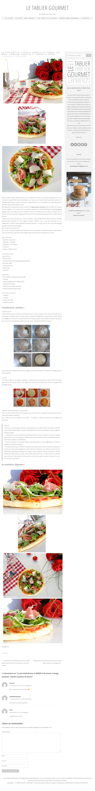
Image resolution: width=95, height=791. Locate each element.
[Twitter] (75, 144)
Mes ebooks (30, 18)
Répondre (29, 685)
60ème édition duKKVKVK (38, 207)
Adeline (11, 683)
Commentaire (6, 732)
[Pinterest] (82, 144)
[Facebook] (79, 144)
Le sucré (9, 18)
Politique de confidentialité (65, 783)
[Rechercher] (88, 55)
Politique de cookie (79, 783)
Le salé (19, 18)
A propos (86, 18)
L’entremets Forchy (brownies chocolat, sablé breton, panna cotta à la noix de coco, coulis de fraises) (16, 663)
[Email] (72, 144)
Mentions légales (51, 783)
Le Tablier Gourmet (47, 8)
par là (19, 226)
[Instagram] (85, 144)
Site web (4, 766)
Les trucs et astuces (47, 18)
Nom (4, 756)
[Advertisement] (47, 34)
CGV (87, 783)
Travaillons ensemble (69, 18)
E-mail (4, 761)
